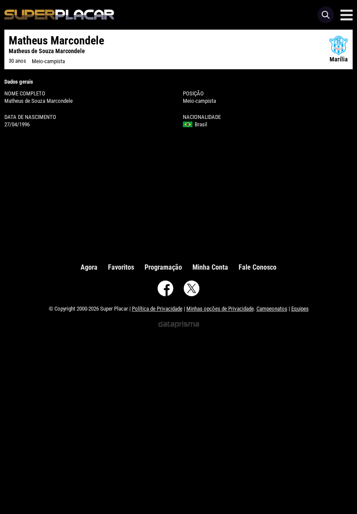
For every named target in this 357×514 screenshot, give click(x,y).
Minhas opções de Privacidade (220, 308)
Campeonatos (271, 308)
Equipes (300, 308)
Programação (163, 267)
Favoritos (121, 267)
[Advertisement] (178, 193)
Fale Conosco (257, 267)
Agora (89, 267)
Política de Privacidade (157, 308)
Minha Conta (210, 267)
